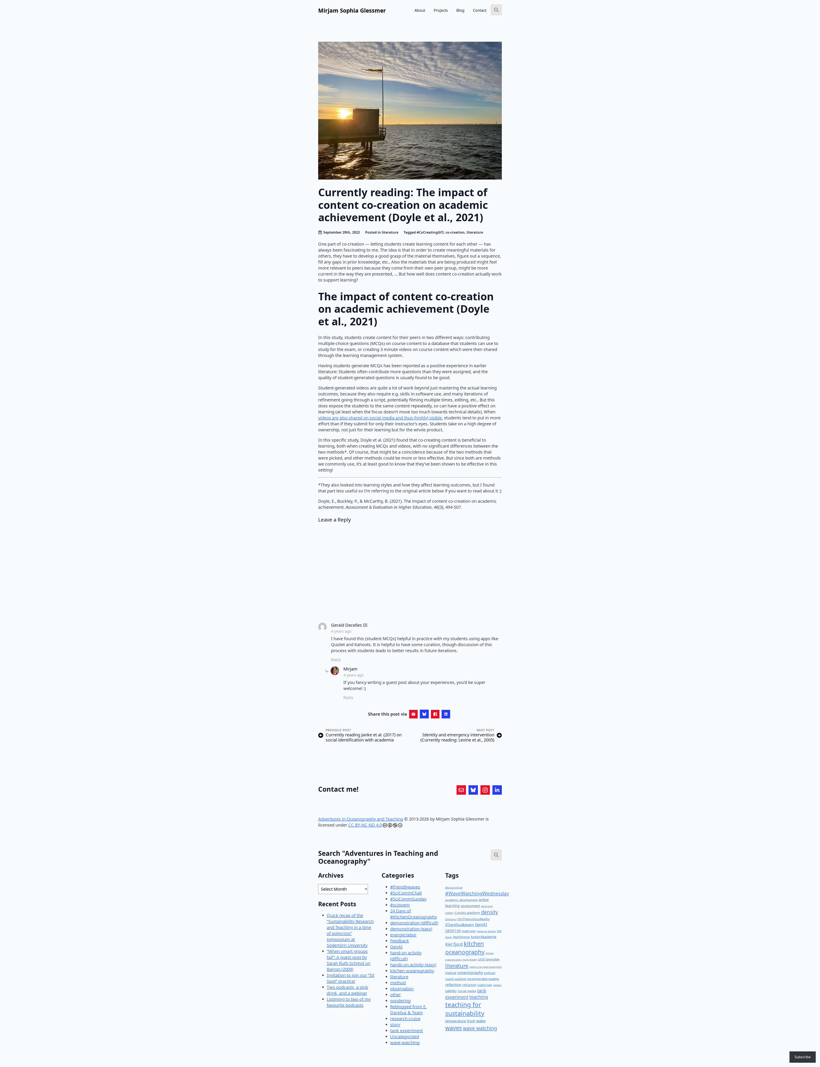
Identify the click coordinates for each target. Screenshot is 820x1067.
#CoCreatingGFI (430, 232)
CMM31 (449, 913)
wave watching (405, 1042)
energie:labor (403, 935)
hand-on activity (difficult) (406, 956)
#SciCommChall (406, 893)
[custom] (461, 790)
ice (499, 930)
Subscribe (803, 1057)
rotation (497, 985)
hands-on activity (486, 931)
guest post (469, 931)
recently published (455, 979)
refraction (469, 985)
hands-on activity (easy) (413, 965)
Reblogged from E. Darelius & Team (408, 1009)
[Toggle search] (496, 9)
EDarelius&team (459, 924)
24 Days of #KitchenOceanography (413, 914)
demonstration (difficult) (414, 923)
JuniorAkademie (483, 936)
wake (481, 1020)
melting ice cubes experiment (485, 966)
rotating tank (484, 985)
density (489, 912)
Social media (467, 991)
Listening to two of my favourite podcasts (349, 1002)
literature (390, 232)
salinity (451, 990)
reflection (453, 984)
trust (471, 1020)
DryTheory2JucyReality (474, 919)
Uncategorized (404, 1036)
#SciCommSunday (408, 899)
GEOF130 (453, 930)
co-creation (455, 232)
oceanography (470, 972)
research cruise (405, 1018)
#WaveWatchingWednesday (477, 893)
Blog (460, 10)
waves (453, 1028)
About (419, 10)
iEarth (448, 937)
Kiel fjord (454, 944)
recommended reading (483, 979)
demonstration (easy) (411, 929)
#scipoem (400, 905)
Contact (479, 10)
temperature (455, 1020)
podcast (489, 973)
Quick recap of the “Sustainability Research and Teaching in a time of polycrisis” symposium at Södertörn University (350, 930)
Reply (336, 659)
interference (461, 937)
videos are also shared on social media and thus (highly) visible (380, 418)
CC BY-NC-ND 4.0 (365, 825)
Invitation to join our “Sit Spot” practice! (350, 978)
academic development (461, 900)
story (395, 1024)
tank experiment (406, 1030)
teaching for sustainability (464, 1009)
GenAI (396, 947)
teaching (478, 997)
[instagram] (485, 790)
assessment (470, 905)
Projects (441, 10)
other (395, 995)
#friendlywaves (405, 887)
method (398, 983)
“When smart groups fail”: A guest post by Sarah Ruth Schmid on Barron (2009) (348, 960)
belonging (487, 906)
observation (402, 989)
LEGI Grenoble (489, 959)
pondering (400, 1001)
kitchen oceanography (412, 971)
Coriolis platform (467, 913)
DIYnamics (451, 919)
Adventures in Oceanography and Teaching (360, 819)
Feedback (399, 941)
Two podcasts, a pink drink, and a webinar (347, 990)
